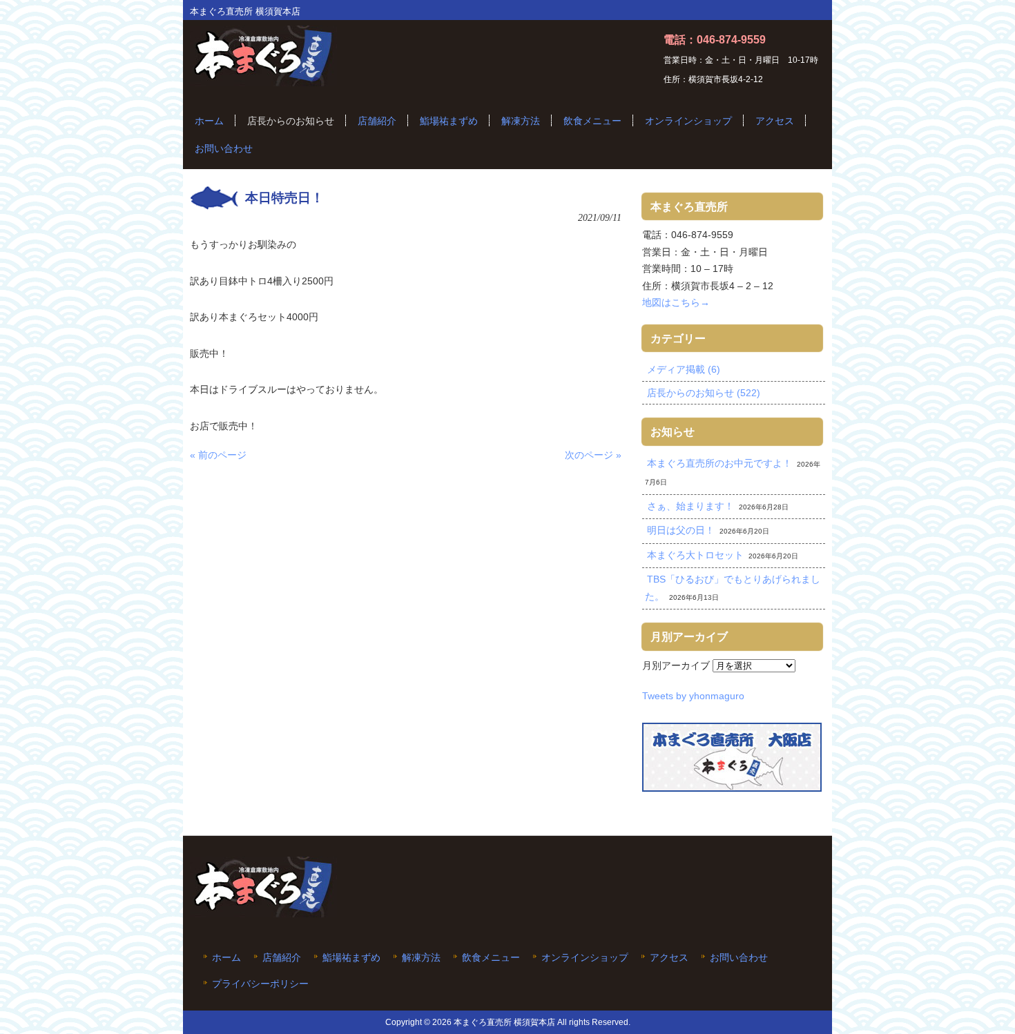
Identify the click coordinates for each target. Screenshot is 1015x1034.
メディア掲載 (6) (683, 369)
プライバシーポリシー (260, 984)
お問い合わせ (739, 958)
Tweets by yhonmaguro (693, 695)
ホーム (226, 958)
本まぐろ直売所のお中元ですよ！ (719, 463)
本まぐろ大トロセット (695, 554)
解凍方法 (421, 958)
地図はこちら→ (676, 302)
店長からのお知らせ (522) (703, 392)
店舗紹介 (281, 958)
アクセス (669, 958)
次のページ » (593, 454)
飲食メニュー (491, 958)
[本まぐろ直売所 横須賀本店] (263, 81)
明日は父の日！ (681, 530)
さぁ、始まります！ (690, 505)
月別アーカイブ (676, 665)
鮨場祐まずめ (351, 958)
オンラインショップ (584, 958)
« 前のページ (218, 454)
